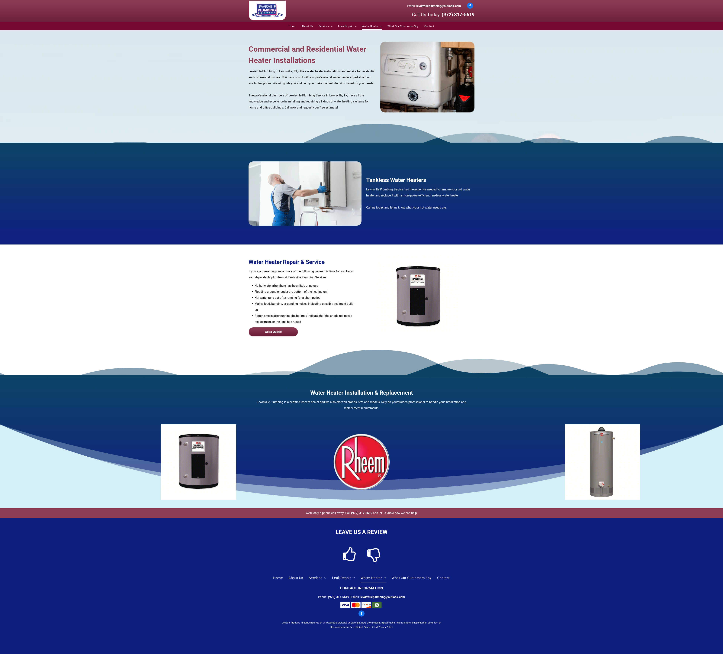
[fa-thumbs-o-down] (373, 561)
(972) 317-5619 (458, 14)
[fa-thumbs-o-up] (349, 561)
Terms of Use (370, 627)
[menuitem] (292, 26)
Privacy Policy (385, 627)
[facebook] (470, 6)
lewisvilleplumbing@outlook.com (438, 6)
